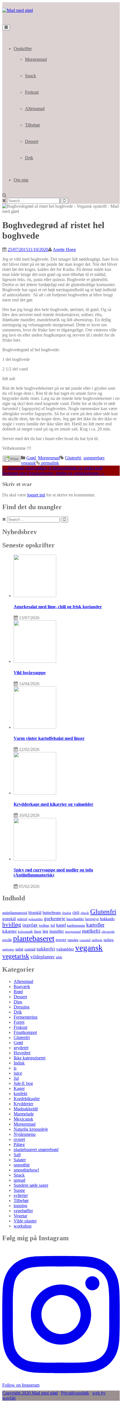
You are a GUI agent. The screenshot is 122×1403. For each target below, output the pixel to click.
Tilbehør (32, 125)
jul (53, 925)
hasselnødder (75, 919)
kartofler (95, 925)
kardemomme (76, 926)
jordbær (44, 926)
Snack (30, 75)
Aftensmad (35, 108)
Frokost (32, 92)
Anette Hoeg (64, 249)
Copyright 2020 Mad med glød (30, 1393)
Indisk (19, 1063)
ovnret (19, 1139)
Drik (29, 157)
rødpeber (8, 949)
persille (7, 940)
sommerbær (93, 457)
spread (19, 1180)
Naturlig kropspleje (31, 1129)
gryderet (21, 1047)
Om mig (21, 179)
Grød (31, 457)
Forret (19, 1022)
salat (19, 949)
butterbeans (52, 913)
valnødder (65, 949)
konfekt (20, 1093)
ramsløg (73, 940)
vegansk (28, 462)
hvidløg (11, 925)
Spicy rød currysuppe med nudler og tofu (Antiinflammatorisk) (53, 872)
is (15, 1068)
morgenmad (73, 931)
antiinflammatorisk (14, 913)
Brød (18, 991)
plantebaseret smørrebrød (36, 1149)
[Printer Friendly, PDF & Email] (11, 458)
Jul (16, 1078)
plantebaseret (33, 938)
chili (75, 913)
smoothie (22, 1164)
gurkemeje (54, 918)
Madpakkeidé (26, 1108)
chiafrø (66, 912)
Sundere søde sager (31, 1185)
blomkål (34, 912)
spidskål (29, 949)
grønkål (9, 918)
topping (20, 1205)
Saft (17, 1154)
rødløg (109, 940)
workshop (22, 1226)
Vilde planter (25, 1220)
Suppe (19, 1190)
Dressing (22, 1006)
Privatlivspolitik (75, 1393)
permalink (49, 462)
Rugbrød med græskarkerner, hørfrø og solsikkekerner (53, 473)
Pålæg (19, 1144)
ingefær (30, 925)
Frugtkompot (25, 1032)
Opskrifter (23, 48)
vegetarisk (15, 956)
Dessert (31, 141)
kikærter (9, 931)
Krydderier (23, 1103)
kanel (61, 925)
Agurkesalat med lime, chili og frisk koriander (58, 606)
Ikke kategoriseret (29, 1057)
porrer (61, 939)
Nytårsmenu (24, 1134)
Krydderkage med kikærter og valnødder (53, 804)
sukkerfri (46, 949)
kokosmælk (25, 931)
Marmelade (24, 1113)
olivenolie (108, 931)
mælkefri (91, 931)
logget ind (36, 494)
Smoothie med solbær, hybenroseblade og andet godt (52, 468)
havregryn (92, 919)
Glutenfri (73, 457)
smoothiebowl (26, 1170)
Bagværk (22, 986)
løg (45, 931)
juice (18, 1073)
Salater (20, 1159)
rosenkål (85, 940)
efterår (85, 912)
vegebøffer (23, 1210)
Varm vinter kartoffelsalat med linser (49, 738)
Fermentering (25, 1017)
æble (59, 957)
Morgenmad (36, 59)
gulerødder (35, 919)
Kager (19, 1088)
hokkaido (107, 919)
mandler (56, 931)
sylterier (21, 1195)
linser (37, 931)
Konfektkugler (27, 1098)
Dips (18, 1001)
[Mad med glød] (17, 10)
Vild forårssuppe (30, 672)
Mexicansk (23, 1119)
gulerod (22, 919)
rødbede (97, 940)
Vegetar (20, 1215)
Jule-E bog (23, 1083)
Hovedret (22, 1052)
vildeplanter (42, 956)
